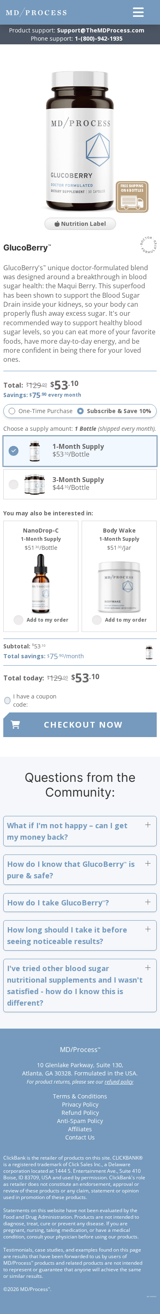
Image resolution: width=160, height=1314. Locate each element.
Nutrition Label (82, 223)
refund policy (119, 1081)
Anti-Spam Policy (80, 1121)
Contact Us (80, 1137)
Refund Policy (80, 1112)
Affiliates (80, 1129)
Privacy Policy (80, 1104)
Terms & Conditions (80, 1096)
